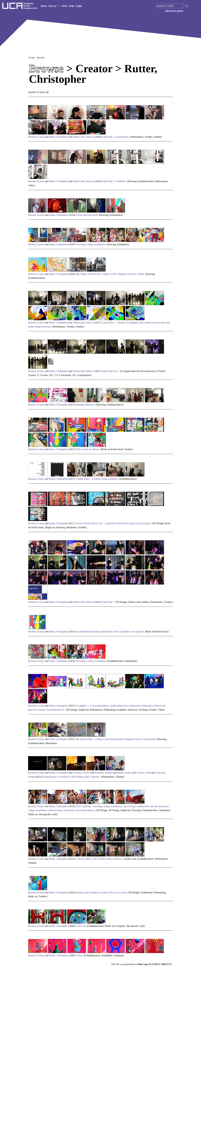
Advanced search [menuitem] (174, 11)
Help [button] (71, 6)
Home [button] (44, 6)
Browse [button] (52, 6)
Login (79, 6)
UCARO (31, 58)
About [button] (64, 6)
